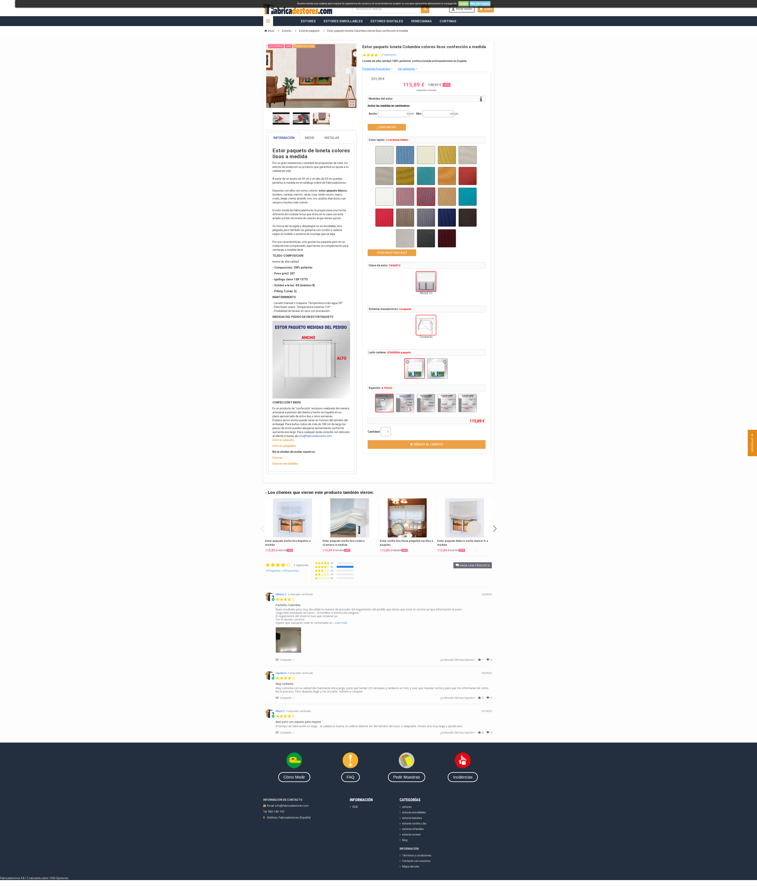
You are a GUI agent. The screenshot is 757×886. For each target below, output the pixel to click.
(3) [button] (332, 566)
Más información (480, 3)
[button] (472, 565)
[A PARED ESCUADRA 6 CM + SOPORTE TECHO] (426, 403)
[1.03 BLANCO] (384, 155)
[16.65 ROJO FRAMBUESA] (384, 217)
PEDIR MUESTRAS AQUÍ (392, 252)
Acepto (463, 3)
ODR (355, 806)
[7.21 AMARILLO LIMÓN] (405, 176)
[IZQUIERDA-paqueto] (414, 368)
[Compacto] (426, 325)
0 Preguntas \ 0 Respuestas (282, 570)
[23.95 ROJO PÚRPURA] (447, 238)
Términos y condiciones (416, 855)
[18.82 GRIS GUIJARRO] (426, 217)
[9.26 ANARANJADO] (447, 176)
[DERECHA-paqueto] (437, 368)
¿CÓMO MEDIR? (386, 127)
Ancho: (373, 113)
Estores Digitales (387, 21)
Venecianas (421, 21)
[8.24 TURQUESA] (426, 176)
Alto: (419, 113)
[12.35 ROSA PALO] (405, 197)
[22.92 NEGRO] (426, 238)
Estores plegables (284, 445)
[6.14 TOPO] (384, 176)
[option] (292, 525)
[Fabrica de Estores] (297, 8)
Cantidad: (374, 431)
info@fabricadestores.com (315, 436)
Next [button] (495, 525)
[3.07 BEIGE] (426, 155)
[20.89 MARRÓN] (467, 217)
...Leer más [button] (340, 623)
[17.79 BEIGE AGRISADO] (405, 217)
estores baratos (412, 818)
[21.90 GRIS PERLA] (405, 238)
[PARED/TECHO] (405, 403)
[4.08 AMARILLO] (447, 155)
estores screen (411, 834)
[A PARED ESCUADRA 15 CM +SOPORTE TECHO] (467, 403)
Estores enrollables (285, 463)
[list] (384, 641)
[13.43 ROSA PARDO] (426, 197)
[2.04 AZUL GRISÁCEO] (405, 155)
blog (404, 840)
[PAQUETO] (426, 281)
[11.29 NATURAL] (384, 197)
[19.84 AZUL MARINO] (447, 217)
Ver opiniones (408, 68)
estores (407, 806)
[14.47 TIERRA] (447, 197)
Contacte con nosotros (416, 861)
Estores (308, 21)
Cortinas (448, 21)
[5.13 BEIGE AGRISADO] (467, 155)
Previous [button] (262, 525)
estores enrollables (414, 812)
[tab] (311, 138)
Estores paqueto (283, 440)
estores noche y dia (414, 823)
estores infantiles (413, 829)
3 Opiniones (389, 54)
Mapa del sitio (410, 866)
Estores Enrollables (343, 21)
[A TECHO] (384, 403)
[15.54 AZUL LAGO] (467, 197)
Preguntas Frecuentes (377, 68)
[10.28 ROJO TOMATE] (467, 176)
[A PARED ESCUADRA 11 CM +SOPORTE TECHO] (447, 403)
